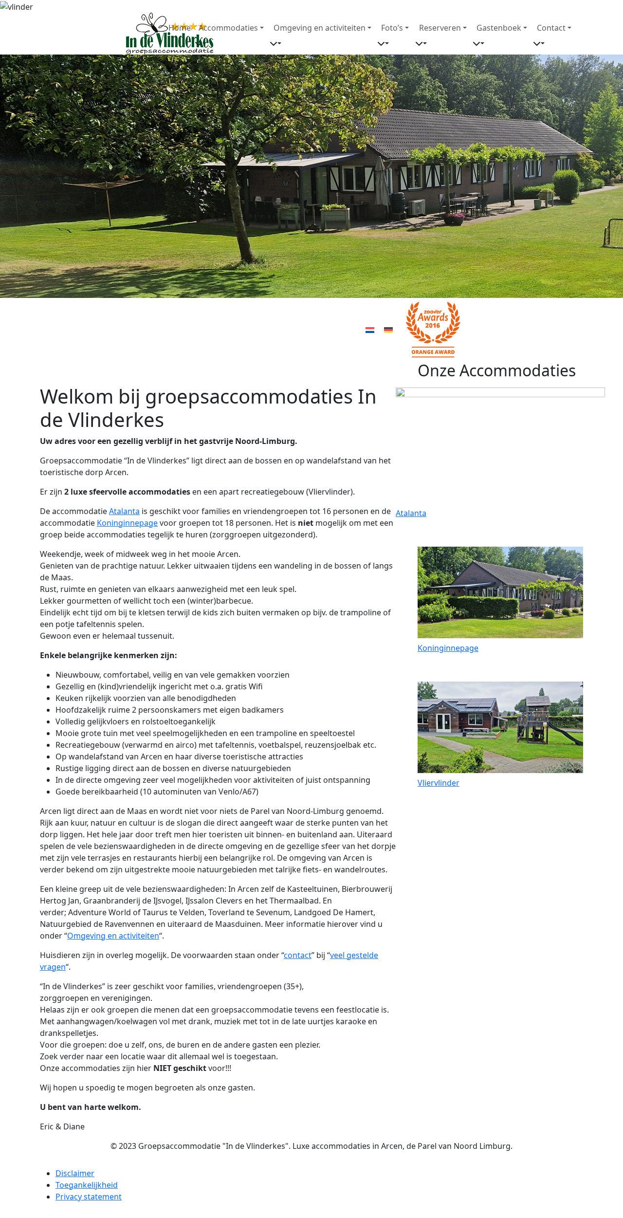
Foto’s (392, 27)
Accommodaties (228, 27)
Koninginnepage (127, 522)
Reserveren (440, 27)
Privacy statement (88, 1196)
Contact (551, 27)
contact (298, 955)
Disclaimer (74, 1173)
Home (179, 27)
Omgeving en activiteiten (320, 27)
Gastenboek (498, 27)
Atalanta (124, 511)
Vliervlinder (438, 782)
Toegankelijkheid (86, 1185)
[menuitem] (370, 329)
